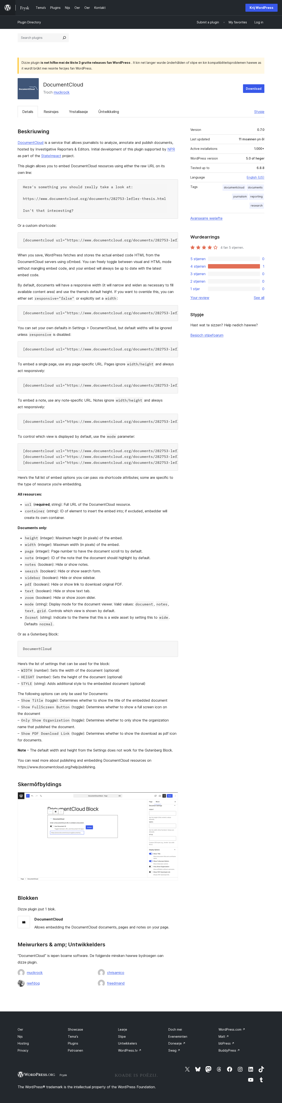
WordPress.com (232, 1029)
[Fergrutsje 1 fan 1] (172, 798)
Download (254, 88)
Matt (224, 1036)
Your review (199, 297)
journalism (240, 196)
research (257, 205)
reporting (256, 196)
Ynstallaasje (78, 111)
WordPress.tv (129, 1050)
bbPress (226, 1043)
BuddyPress (229, 1050)
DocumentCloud (31, 142)
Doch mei (175, 1029)
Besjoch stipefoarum (206, 335)
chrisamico (115, 972)
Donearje (177, 1043)
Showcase (75, 1029)
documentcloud (234, 187)
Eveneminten (177, 1036)
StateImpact (51, 156)
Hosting (23, 1043)
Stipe (122, 1036)
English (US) (255, 177)
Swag (174, 1050)
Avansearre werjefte (206, 218)
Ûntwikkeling (108, 111)
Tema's (73, 1036)
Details (27, 111)
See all (259, 297)
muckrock (62, 92)
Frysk (63, 1075)
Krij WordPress (261, 7)
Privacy (23, 1050)
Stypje (259, 111)
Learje (122, 1029)
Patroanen (75, 1050)
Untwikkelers (127, 1043)
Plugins (73, 1043)
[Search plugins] (64, 37)
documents (255, 187)
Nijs (20, 1036)
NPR (171, 149)
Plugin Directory (29, 22)
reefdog (33, 983)
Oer (20, 1029)
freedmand (116, 983)
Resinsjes (51, 111)
